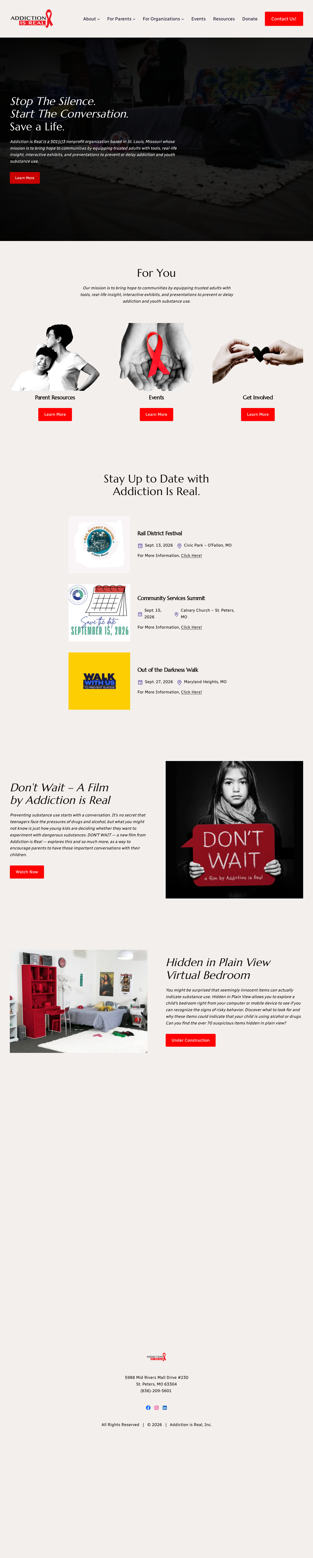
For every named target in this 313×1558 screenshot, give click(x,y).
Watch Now (27, 871)
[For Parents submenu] (134, 18)
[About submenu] (98, 18)
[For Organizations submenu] (182, 18)
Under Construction (191, 1040)
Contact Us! (284, 19)
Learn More (24, 178)
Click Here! (191, 555)
